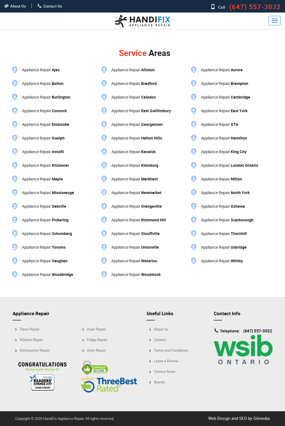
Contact (160, 340)
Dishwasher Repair (35, 350)
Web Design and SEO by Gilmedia (239, 418)
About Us (18, 6)
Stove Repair (30, 329)
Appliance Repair (41, 69)
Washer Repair (31, 340)
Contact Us (52, 6)
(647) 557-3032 (256, 7)
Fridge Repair (97, 340)
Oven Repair (96, 350)
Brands (159, 382)
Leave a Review (166, 361)
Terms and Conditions (171, 350)
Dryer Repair (96, 329)
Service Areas (165, 371)
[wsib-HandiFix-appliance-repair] (243, 362)
